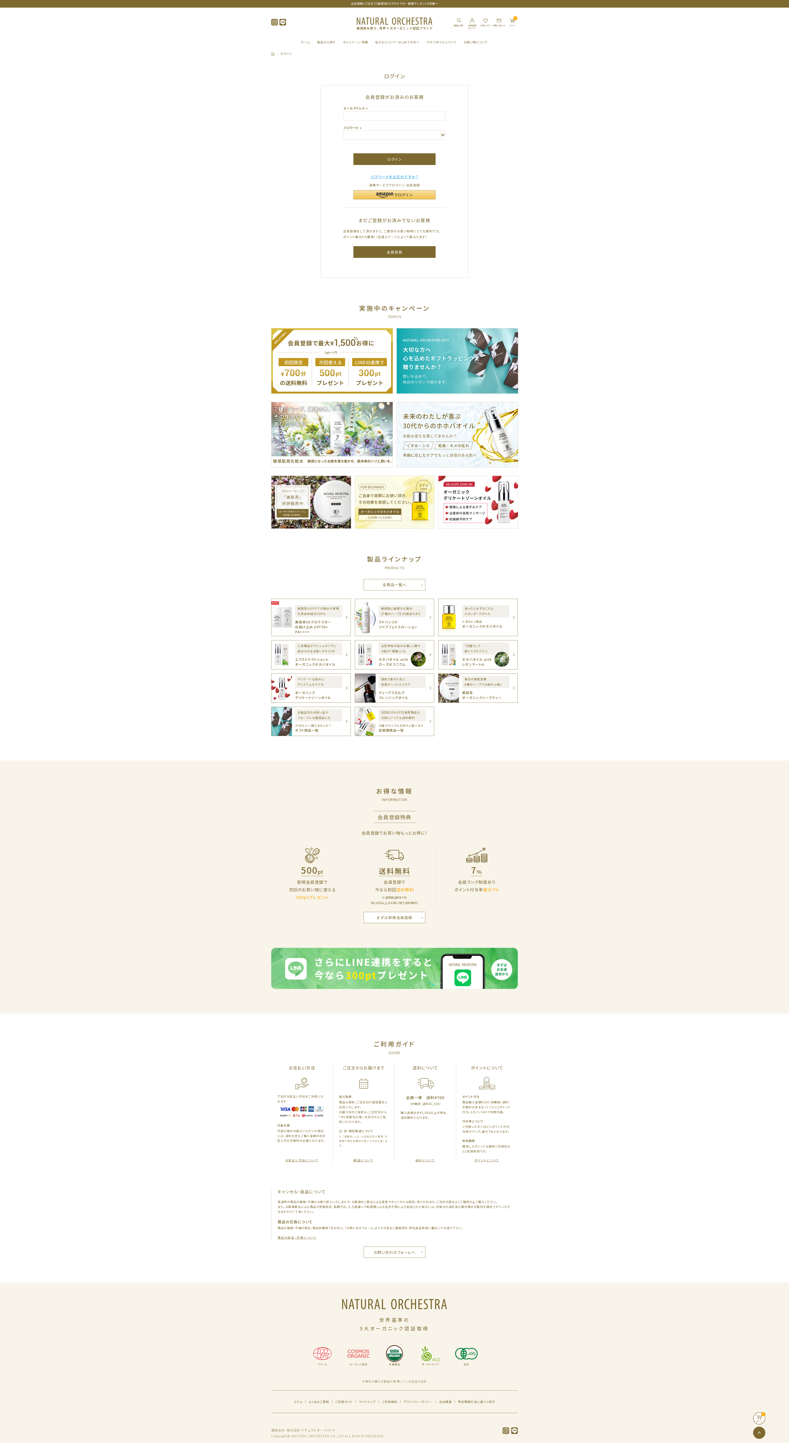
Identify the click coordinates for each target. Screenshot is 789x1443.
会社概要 (445, 1402)
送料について (425, 1160)
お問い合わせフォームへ (394, 1252)
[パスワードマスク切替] (442, 135)
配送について (364, 1160)
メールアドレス (356, 108)
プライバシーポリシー (418, 1402)
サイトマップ (367, 1402)
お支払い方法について (302, 1160)
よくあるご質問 (319, 1402)
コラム (298, 1402)
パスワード (353, 128)
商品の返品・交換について (297, 1237)
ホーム (305, 42)
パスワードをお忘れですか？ (395, 176)
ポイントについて (486, 1160)
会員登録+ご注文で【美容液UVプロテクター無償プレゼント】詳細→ (394, 3)
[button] (394, 194)
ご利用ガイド (344, 1402)
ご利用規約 (390, 1402)
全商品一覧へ (395, 584)
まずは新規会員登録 (394, 917)
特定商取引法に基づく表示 (476, 1402)
